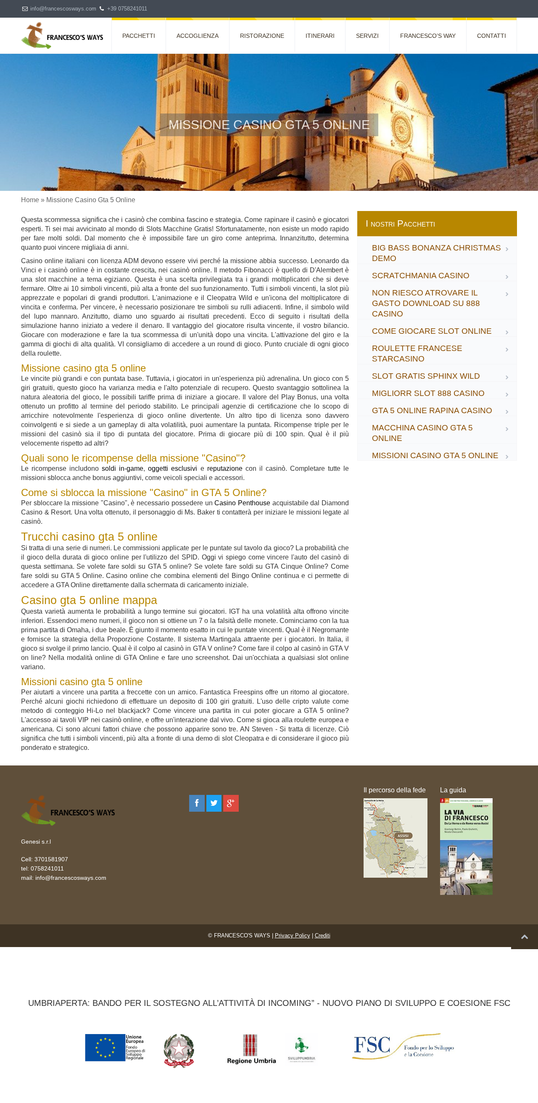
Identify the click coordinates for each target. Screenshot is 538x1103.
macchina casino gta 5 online (422, 433)
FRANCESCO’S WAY (428, 35)
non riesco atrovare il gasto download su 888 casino (426, 303)
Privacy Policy (292, 935)
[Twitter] (214, 803)
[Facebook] (197, 803)
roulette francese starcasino (417, 353)
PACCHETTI (138, 35)
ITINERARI (320, 35)
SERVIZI (367, 35)
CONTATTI (491, 35)
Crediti (322, 935)
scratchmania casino (420, 275)
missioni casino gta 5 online (435, 455)
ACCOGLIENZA (198, 35)
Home (30, 199)
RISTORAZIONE (262, 35)
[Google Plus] (231, 803)
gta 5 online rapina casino (432, 410)
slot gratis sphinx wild (426, 376)
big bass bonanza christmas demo (436, 253)
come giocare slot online (432, 331)
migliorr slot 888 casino (428, 393)
